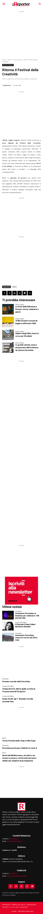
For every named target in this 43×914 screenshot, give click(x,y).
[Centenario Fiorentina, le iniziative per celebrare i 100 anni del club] (8, 615)
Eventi (4, 738)
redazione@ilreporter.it (15, 841)
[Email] (30, 293)
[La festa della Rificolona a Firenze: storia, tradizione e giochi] (8, 309)
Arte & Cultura (17, 60)
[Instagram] (16, 886)
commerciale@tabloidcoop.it (17, 876)
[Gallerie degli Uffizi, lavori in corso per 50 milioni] (8, 334)
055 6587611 (13, 839)
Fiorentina (18, 611)
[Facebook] (4, 293)
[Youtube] (32, 886)
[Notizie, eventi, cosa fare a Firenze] (21, 4)
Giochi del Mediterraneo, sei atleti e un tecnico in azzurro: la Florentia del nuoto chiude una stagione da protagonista (19, 758)
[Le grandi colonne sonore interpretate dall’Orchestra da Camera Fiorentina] (8, 347)
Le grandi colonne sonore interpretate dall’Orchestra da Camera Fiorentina (26, 347)
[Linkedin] (14, 293)
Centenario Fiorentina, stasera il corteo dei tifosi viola (26, 637)
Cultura (14, 287)
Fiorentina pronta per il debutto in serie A (19, 748)
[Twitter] (9, 293)
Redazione (7, 85)
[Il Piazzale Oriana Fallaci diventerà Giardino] (8, 626)
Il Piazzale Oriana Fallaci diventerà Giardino (25, 625)
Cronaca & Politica (21, 622)
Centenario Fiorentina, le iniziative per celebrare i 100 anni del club (27, 615)
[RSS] (21, 886)
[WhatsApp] (19, 293)
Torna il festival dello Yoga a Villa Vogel (18, 741)
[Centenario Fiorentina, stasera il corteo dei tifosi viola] (8, 637)
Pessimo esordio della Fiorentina (16, 681)
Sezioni (9, 60)
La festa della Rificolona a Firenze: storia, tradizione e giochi (27, 309)
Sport (4, 752)
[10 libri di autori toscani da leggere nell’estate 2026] (8, 322)
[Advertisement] (21, 34)
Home (4, 60)
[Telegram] (24, 293)
